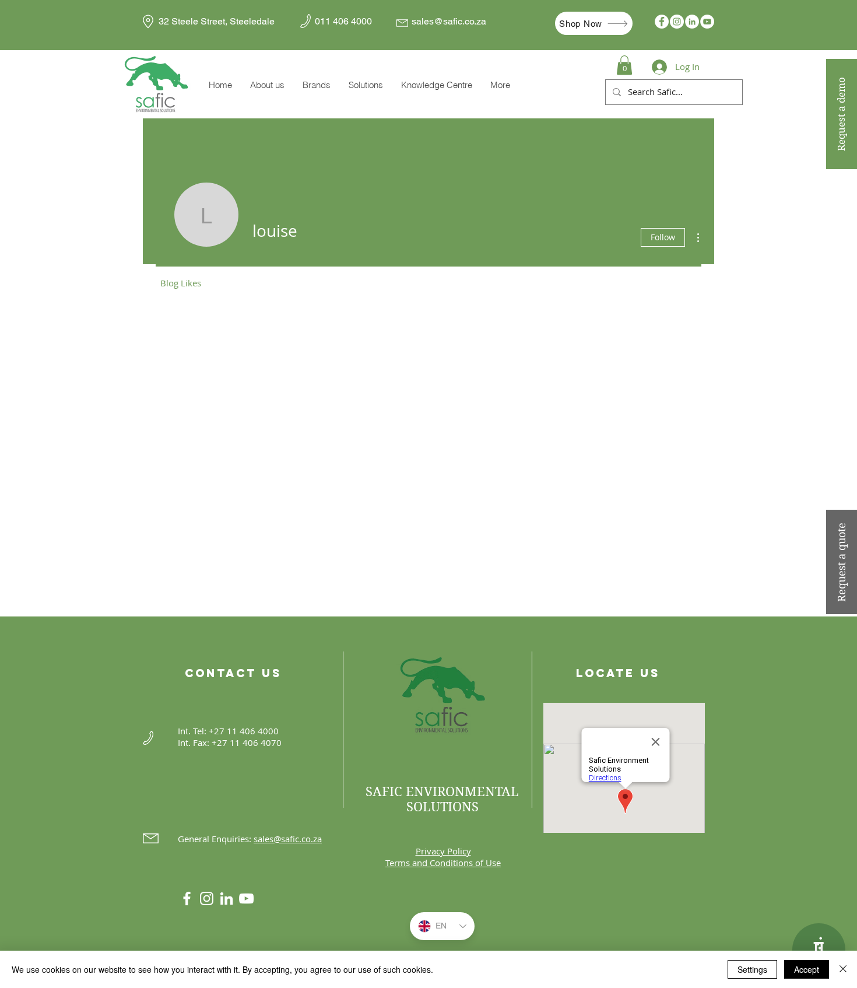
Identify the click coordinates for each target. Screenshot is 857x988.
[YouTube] (707, 22)
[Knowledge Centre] (818, 949)
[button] (316, 85)
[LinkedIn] (692, 22)
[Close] (843, 969)
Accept (806, 969)
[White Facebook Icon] (187, 898)
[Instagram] (677, 22)
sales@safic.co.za (449, 21)
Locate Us (618, 673)
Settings (752, 969)
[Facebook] (662, 22)
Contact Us (233, 673)
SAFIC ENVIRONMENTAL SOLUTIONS (442, 799)
